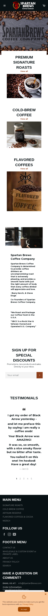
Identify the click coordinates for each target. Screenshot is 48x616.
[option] (24, 33)
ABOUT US (8, 558)
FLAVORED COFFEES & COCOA (18, 517)
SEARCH (7, 566)
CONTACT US (9, 547)
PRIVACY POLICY (11, 562)
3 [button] (23, 479)
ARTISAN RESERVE (12, 513)
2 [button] (20, 479)
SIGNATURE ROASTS (13, 505)
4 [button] (27, 479)
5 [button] (31, 479)
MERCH (6, 521)
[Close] (45, 594)
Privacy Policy (28, 604)
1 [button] (16, 479)
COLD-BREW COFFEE (13, 509)
